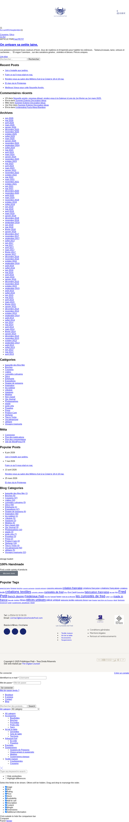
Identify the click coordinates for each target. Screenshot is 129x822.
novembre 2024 (12, 143)
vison (32, 603)
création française (72, 588)
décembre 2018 (12, 218)
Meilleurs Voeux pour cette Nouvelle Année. (24, 87)
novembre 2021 (12, 182)
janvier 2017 (10, 254)
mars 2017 (9, 250)
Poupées (9, 408)
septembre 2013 (12, 343)
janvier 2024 (10, 157)
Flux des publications (14, 437)
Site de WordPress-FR (15, 442)
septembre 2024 (12, 145)
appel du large (5, 588)
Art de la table (11, 729)
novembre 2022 (12, 173)
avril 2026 (9, 123)
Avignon (13, 588)
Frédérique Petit (34, 596)
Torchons (14, 736)
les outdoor (10, 388)
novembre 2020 (12, 193)
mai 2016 (9, 272)
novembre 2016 (12, 259)
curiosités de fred (53, 592)
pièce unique (53, 600)
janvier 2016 (10, 279)
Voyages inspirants (13, 424)
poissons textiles (68, 600)
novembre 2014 (12, 311)
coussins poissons (54, 588)
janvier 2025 (10, 141)
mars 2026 (9, 125)
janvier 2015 (10, 306)
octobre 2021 (11, 184)
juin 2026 (9, 118)
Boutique (9, 695)
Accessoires (10, 716)
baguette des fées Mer (15, 365)
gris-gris (47, 597)
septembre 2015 (12, 288)
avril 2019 (9, 211)
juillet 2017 (10, 241)
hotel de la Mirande (68, 597)
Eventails (9, 745)
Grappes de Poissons (19, 750)
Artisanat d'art (11, 738)
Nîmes (23, 600)
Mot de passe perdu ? (9, 690)
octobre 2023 (11, 161)
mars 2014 (9, 329)
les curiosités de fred (90, 596)
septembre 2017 (12, 238)
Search (32, 706)
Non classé (10, 397)
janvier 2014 (10, 334)
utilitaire (8, 422)
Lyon (111, 596)
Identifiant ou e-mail (9, 678)
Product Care (11, 413)
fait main (112, 592)
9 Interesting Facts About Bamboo (30, 107)
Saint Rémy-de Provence (105, 600)
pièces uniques (36, 599)
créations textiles (18, 592)
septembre (16, 30)
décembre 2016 (12, 257)
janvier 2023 (10, 170)
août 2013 (9, 345)
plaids (7, 404)
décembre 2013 (12, 336)
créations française (91, 588)
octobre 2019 (11, 202)
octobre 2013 (11, 341)
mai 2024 (9, 150)
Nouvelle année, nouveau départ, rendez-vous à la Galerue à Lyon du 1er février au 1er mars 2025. (57, 98)
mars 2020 (9, 198)
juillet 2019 (10, 204)
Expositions (10, 381)
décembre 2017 (12, 234)
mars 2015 (9, 302)
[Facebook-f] (7, 631)
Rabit (90, 600)
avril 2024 (9, 152)
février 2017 (10, 252)
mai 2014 (9, 325)
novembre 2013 (12, 338)
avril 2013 (9, 354)
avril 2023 (9, 166)
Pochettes (14, 723)
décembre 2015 (12, 282)
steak (115, 600)
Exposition (80, 592)
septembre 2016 (12, 263)
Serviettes (14, 732)
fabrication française (97, 592)
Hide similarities (14, 776)
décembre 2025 (12, 129)
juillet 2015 (10, 293)
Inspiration (9, 385)
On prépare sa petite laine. (19, 44)
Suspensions (66, 640)
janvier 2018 (10, 232)
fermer (9, 821)
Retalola (94, 600)
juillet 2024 (10, 148)
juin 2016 (9, 270)
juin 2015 (9, 295)
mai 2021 (9, 188)
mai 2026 (9, 120)
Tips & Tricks (11, 417)
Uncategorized (11, 419)
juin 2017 (9, 243)
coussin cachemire (29, 588)
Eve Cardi (72, 592)
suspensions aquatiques (21, 603)
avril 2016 (9, 275)
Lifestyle (8, 390)
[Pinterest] (23, 631)
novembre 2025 (12, 132)
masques (9, 392)
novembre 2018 (12, 220)
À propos (9, 697)
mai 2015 (9, 297)
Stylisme (9, 415)
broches (19, 588)
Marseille (10, 600)
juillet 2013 (10, 347)
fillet (116, 592)
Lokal (107, 597)
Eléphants (9, 379)
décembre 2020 (12, 191)
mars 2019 (9, 213)
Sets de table (16, 734)
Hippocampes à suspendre (22, 752)
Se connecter (7, 688)
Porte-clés (14, 725)
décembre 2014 (12, 309)
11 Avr (3, 37)
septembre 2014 (12, 316)
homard (53, 597)
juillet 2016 (10, 268)
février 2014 (10, 331)
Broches (8, 367)
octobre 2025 (11, 134)
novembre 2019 (12, 200)
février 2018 (10, 229)
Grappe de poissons (14, 383)
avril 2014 (9, 327)
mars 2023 (9, 168)
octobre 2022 (11, 175)
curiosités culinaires (14, 374)
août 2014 (9, 318)
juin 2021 (9, 186)
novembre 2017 (12, 236)
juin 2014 (9, 322)
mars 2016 (9, 277)
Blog (7, 701)
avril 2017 (9, 247)
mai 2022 (9, 177)
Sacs (12, 727)
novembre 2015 (12, 284)
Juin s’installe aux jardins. (16, 70)
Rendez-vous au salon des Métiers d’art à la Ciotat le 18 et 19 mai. (34, 79)
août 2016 (9, 266)
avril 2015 (9, 300)
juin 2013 (9, 350)
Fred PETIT (18, 39)
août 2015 (9, 291)
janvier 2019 (10, 216)
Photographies (11, 401)
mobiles (16, 600)
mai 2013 (9, 352)
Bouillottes (15, 718)
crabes (8, 372)
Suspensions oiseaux (19, 757)
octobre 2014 (11, 313)
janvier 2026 (10, 127)
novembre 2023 (12, 159)
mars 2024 (9, 154)
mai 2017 (9, 245)
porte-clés (9, 406)
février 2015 (10, 304)
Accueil (3, 30)
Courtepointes (16, 761)
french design (16, 596)
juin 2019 (9, 207)
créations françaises (109, 588)
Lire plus (4, 56)
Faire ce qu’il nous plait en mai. (19, 75)
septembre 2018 (12, 223)
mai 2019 (9, 209)
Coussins (4, 35)
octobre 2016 (11, 261)
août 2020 (9, 195)
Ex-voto (13, 741)
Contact (8, 699)
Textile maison (11, 759)
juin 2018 (9, 225)
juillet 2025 (10, 136)
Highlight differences (16, 778)
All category (10, 713)
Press (7, 410)
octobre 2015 (11, 286)
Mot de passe (6, 683)
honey (58, 596)
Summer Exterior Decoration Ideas (30, 100)
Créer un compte (121, 673)
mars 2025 (9, 139)
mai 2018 (9, 227)
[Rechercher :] (14, 59)
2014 (9, 30)
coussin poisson (40, 588)
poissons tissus (81, 600)
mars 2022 (9, 179)
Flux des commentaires (15, 439)
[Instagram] (15, 631)
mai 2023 (9, 164)
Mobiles (8, 394)
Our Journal (10, 399)
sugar (10, 603)
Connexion (10, 435)
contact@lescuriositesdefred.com (26, 617)
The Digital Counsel (31, 664)
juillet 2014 (10, 320)
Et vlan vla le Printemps (15, 83)
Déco (11, 35)
